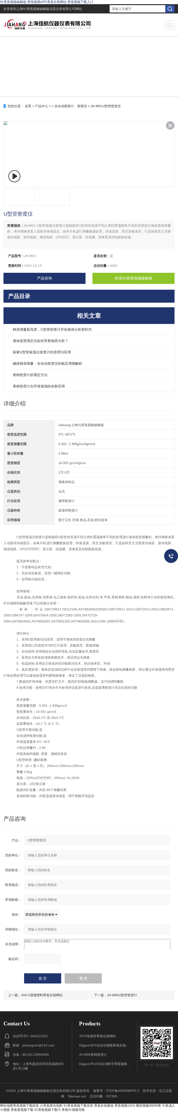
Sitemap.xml (77, 1096)
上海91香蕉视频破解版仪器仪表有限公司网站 (49, 9)
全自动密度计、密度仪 (70, 106)
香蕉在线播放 (104, 1105)
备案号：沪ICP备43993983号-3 (116, 1091)
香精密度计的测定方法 (30, 375)
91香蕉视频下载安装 (78, 1105)
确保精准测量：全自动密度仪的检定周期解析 (47, 363)
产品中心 (41, 106)
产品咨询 (44, 278)
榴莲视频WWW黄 (148, 1105)
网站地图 (6, 1105)
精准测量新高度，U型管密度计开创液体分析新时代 (52, 329)
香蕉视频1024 (124, 1105)
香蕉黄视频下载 (22, 1110)
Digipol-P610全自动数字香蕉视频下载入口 (104, 1064)
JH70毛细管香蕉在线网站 (97, 1036)
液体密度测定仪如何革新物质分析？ (40, 341)
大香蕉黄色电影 (51, 1105)
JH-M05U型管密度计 (122, 995)
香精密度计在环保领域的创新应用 (39, 386)
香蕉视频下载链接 (26, 1105)
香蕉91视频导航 (73, 1110)
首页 (28, 106)
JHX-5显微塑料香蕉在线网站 (42, 995)
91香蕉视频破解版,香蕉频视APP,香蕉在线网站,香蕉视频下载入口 (46, 2)
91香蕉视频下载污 (47, 1110)
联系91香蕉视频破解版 (133, 278)
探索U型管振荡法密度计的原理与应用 (42, 352)
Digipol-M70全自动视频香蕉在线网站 (104, 1045)
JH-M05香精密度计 (93, 1054)
